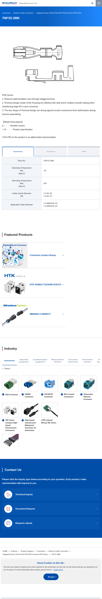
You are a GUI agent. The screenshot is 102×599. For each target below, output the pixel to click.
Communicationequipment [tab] (40, 360)
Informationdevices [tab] (87, 360)
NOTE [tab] (84, 151)
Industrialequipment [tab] (24, 360)
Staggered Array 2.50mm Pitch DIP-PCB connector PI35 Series (25, 554)
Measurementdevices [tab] (58, 360)
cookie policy (58, 570)
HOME (5, 551)
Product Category (27, 551)
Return (7, 368)
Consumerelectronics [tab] (73, 360)
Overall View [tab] (51, 151)
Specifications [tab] (18, 151)
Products (14, 551)
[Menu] (99, 3)
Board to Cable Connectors (58, 551)
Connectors (41, 551)
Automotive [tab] (9, 361)
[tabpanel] (51, 407)
